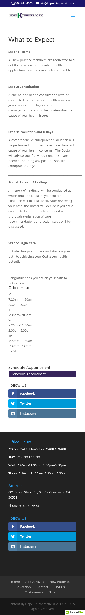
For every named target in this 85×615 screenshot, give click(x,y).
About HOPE (35, 582)
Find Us (59, 587)
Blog (52, 592)
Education (23, 587)
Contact (42, 587)
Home (15, 582)
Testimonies (34, 592)
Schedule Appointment (29, 374)
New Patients (60, 582)
